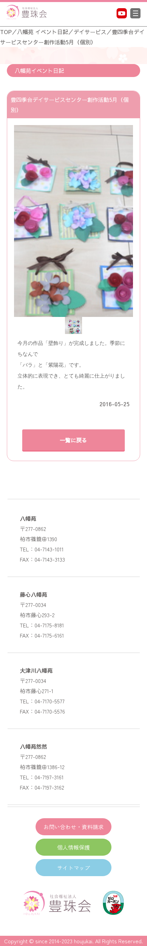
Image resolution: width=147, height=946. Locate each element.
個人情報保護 (73, 847)
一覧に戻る (73, 440)
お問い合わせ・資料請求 (73, 827)
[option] (73, 221)
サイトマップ (73, 868)
